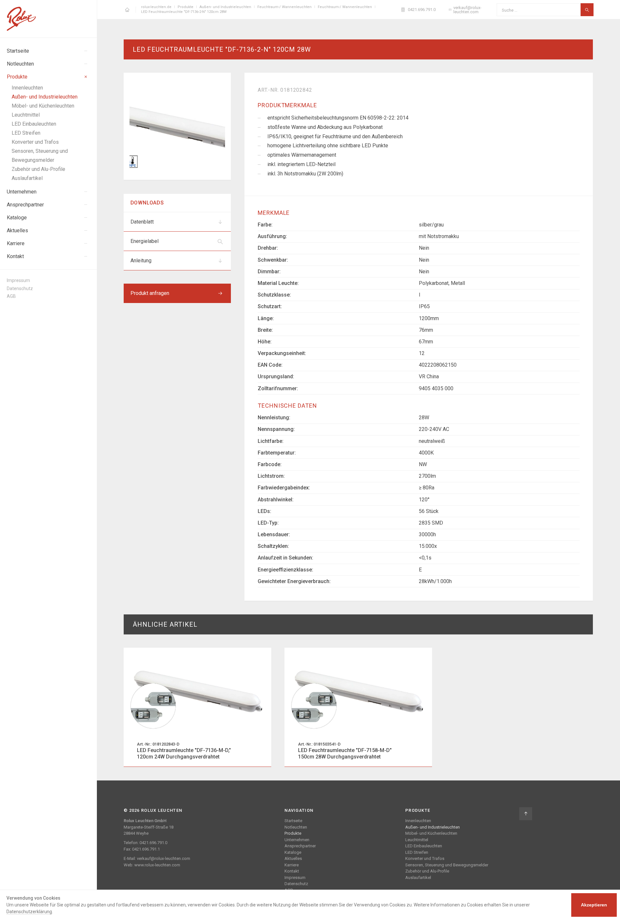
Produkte (292, 833)
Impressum (18, 280)
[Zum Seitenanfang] (525, 813)
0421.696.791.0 (422, 9)
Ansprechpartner (300, 845)
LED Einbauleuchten (423, 845)
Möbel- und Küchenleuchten (431, 833)
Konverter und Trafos (424, 858)
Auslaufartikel (418, 877)
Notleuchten (295, 827)
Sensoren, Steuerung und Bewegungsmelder (446, 864)
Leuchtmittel (416, 839)
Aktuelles (293, 858)
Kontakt (291, 871)
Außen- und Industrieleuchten (432, 827)
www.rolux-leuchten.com (157, 864)
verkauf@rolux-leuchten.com (467, 9)
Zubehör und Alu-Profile (427, 871)
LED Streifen (416, 852)
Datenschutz (20, 288)
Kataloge (292, 852)
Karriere (291, 864)
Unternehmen (296, 839)
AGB (11, 296)
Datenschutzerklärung (29, 911)
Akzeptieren (594, 904)
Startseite (293, 820)
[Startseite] (127, 9)
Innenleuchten (418, 820)
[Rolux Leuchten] (48, 19)
